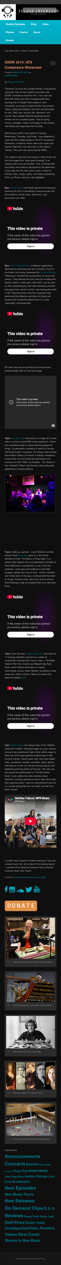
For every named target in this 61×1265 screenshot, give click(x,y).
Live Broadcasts (17, 1181)
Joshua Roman (35, 1176)
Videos (11, 1234)
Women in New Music (23, 1240)
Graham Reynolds (34, 653)
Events (23, 32)
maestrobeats (11, 75)
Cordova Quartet (47, 272)
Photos (10, 32)
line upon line (18, 438)
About (36, 32)
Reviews (27, 877)
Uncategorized (17, 1228)
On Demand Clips (24, 1208)
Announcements (23, 1156)
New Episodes (20, 1187)
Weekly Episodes (15, 24)
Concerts (18, 877)
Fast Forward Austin (19, 265)
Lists (51, 1176)
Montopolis (23, 555)
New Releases (19, 1200)
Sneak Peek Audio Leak (39, 1216)
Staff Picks (14, 1222)
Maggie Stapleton (16, 81)
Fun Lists (45, 1164)
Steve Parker (16, 187)
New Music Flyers (19, 1194)
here (23, 677)
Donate (10, 40)
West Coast (29, 1234)
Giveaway (9, 1171)
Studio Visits (35, 1222)
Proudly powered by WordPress (30, 1258)
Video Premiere (42, 1228)
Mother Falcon (17, 745)
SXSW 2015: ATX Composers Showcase (23, 65)
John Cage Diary (14, 1176)
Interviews (38, 1170)
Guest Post (21, 1171)
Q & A (49, 1208)
